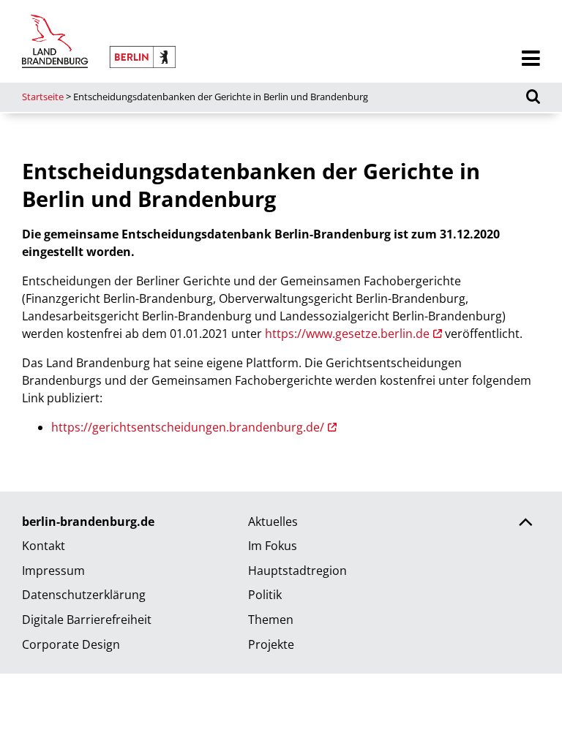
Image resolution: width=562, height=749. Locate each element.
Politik (265, 595)
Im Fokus (272, 546)
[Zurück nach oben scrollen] (525, 523)
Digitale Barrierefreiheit (86, 619)
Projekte (271, 644)
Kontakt (43, 546)
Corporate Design (71, 644)
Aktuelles (273, 521)
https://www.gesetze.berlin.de (347, 333)
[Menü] (531, 58)
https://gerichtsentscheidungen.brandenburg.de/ (187, 427)
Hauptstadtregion (297, 570)
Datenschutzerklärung (84, 595)
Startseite (43, 96)
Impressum (53, 570)
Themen (270, 619)
